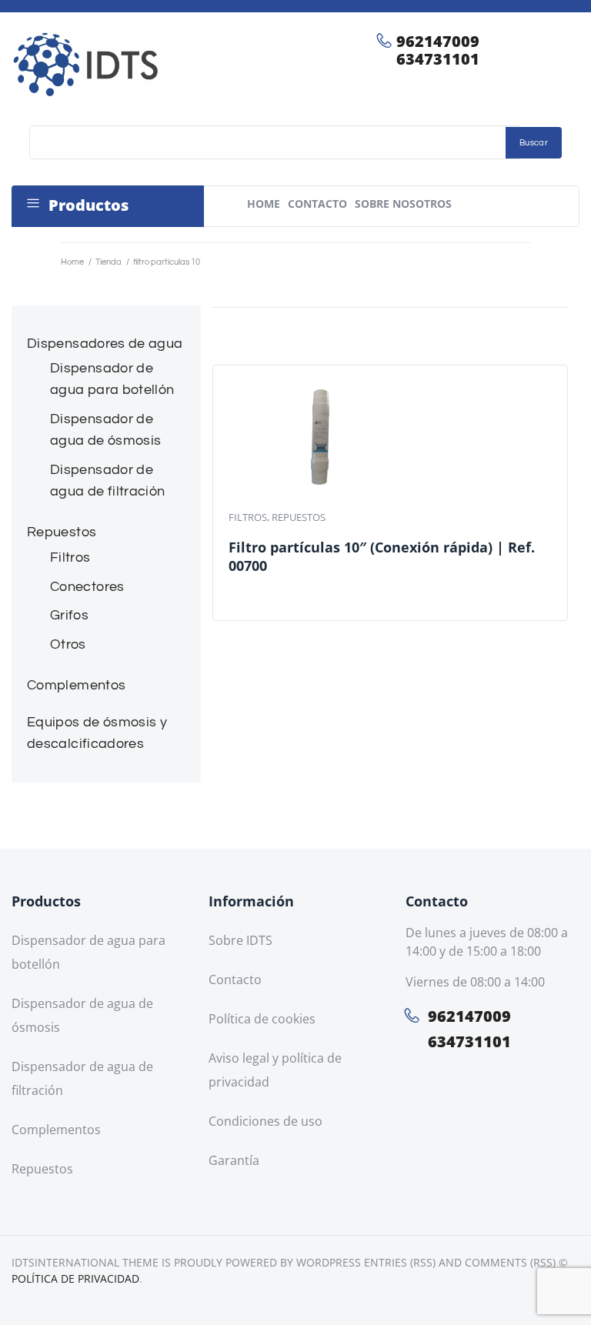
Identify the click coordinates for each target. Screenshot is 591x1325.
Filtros (248, 517)
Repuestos (299, 517)
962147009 (437, 41)
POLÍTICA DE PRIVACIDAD (75, 1278)
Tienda (108, 262)
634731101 (437, 58)
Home (72, 262)
